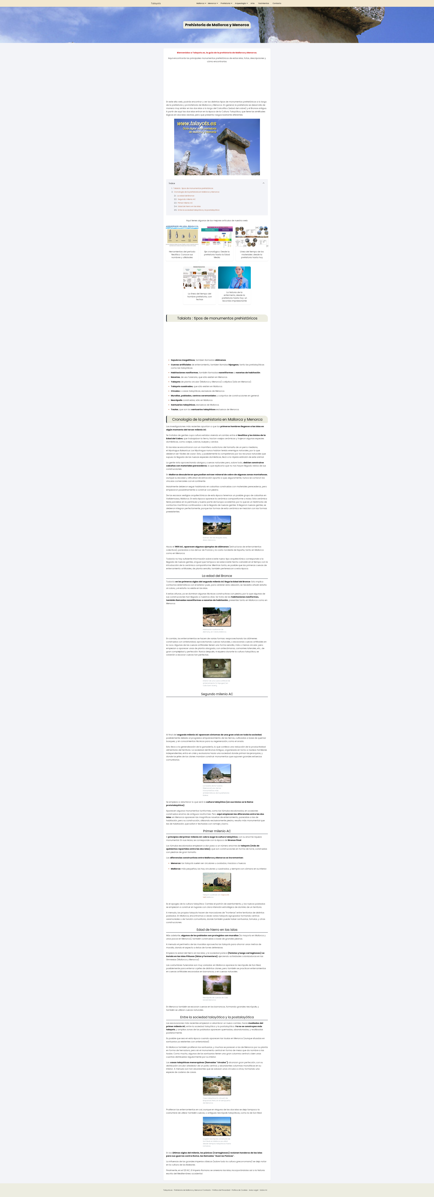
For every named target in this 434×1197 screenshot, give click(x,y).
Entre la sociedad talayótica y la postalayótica (198, 210)
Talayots (156, 3)
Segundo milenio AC (187, 199)
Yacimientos (263, 3)
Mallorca (200, 3)
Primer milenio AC (185, 203)
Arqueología (240, 3)
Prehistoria (225, 3)
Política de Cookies (239, 1190)
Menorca (212, 3)
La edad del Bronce (185, 195)
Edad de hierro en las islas (189, 206)
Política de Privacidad (221, 1190)
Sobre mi (263, 1190)
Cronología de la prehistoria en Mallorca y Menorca (196, 192)
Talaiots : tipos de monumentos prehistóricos (193, 188)
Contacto (277, 3)
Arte (253, 3)
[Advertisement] (217, 82)
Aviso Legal (253, 1190)
